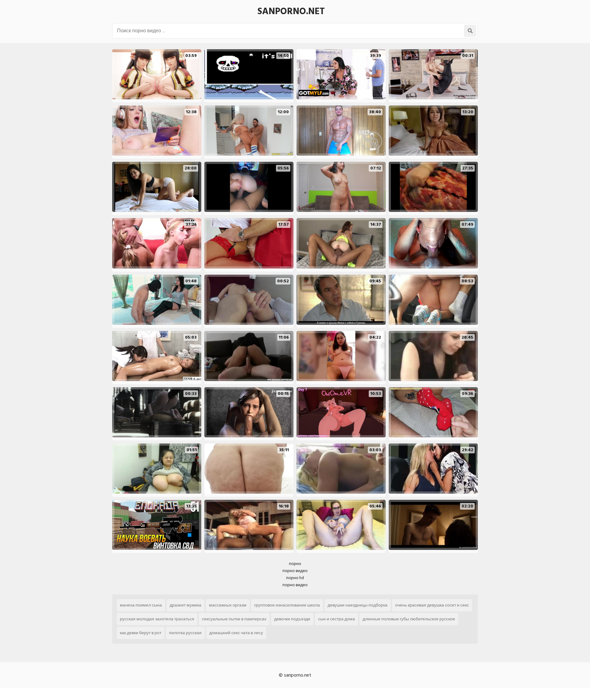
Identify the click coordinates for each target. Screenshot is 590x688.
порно (295, 563)
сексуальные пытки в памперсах (234, 618)
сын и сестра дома (336, 618)
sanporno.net (291, 11)
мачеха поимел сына (141, 605)
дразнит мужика (185, 605)
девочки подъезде (292, 618)
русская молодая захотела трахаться (157, 618)
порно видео (295, 570)
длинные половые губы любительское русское (409, 618)
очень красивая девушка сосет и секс (432, 605)
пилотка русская (185, 632)
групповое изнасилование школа (287, 605)
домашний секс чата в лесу (236, 632)
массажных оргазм (227, 605)
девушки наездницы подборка (357, 605)
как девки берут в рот (140, 632)
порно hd (295, 577)
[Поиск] (470, 31)
